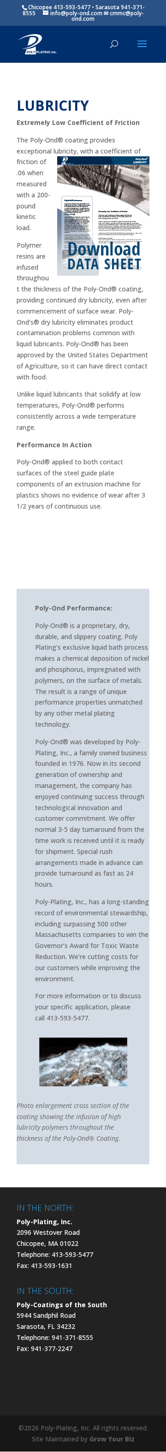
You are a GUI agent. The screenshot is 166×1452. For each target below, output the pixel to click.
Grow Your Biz (112, 1438)
